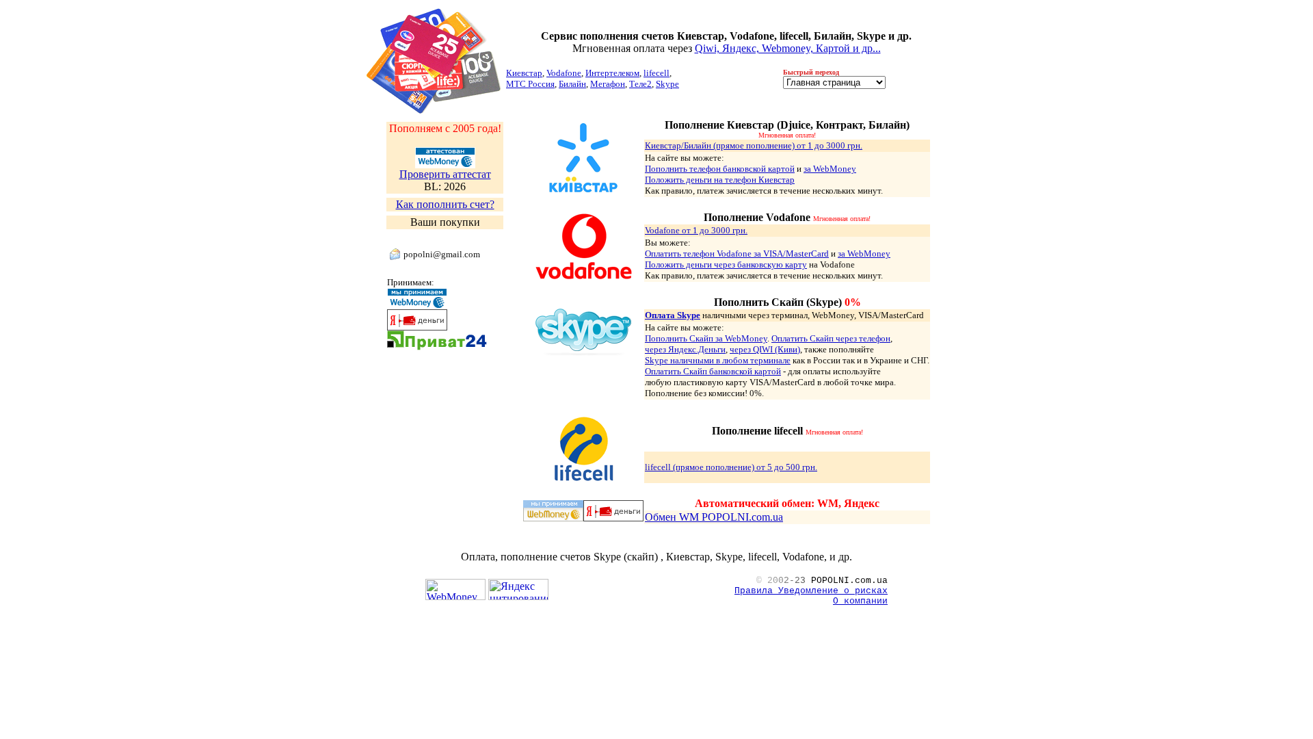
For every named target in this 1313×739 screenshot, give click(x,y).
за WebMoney (830, 169)
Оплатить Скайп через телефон (830, 338)
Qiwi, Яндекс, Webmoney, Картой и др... (788, 48)
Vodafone (563, 73)
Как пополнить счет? (445, 204)
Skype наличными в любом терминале (718, 360)
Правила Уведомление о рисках (811, 591)
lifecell (656, 73)
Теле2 (640, 84)
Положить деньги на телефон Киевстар (720, 179)
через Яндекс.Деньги (685, 349)
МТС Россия (530, 84)
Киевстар (524, 73)
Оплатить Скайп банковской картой (713, 371)
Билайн (572, 84)
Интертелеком (612, 73)
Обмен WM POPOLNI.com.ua (714, 517)
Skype (667, 84)
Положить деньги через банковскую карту (726, 264)
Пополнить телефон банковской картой (720, 169)
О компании (860, 601)
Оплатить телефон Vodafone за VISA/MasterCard (737, 253)
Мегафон (607, 84)
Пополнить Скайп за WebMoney (706, 338)
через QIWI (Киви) (765, 349)
